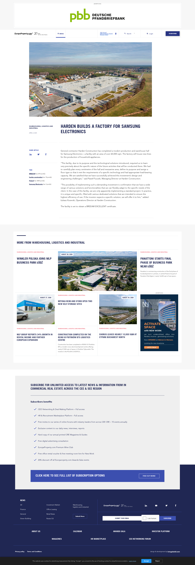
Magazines (57, 539)
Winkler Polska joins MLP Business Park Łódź (34, 260)
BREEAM (32, 174)
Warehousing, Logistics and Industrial (41, 127)
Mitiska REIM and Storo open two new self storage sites (75, 302)
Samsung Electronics (36, 184)
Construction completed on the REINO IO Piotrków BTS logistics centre (74, 337)
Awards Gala (119, 531)
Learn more (132, 561)
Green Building (25, 518)
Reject (157, 561)
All (21, 505)
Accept (146, 561)
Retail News (50, 514)
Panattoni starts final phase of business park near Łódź (156, 262)
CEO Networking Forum (140, 539)
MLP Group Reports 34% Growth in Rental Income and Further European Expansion (35, 337)
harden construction (35, 177)
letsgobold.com (174, 552)
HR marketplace (98, 539)
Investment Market (53, 505)
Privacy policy (19, 551)
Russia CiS (50, 518)
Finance (23, 509)
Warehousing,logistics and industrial (81, 506)
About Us (36, 531)
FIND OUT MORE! (149, 476)
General (23, 514)
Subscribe (172, 34)
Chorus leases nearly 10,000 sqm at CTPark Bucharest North (118, 335)
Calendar (77, 531)
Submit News (80, 516)
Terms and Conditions (34, 551)
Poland (31, 181)
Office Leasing (51, 509)
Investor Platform (161, 531)
